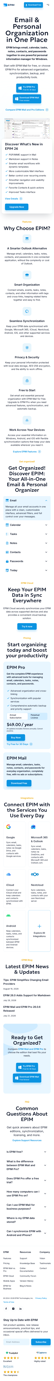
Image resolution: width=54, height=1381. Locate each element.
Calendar (15, 524)
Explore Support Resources (27, 1140)
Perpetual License (35, 716)
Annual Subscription (15, 716)
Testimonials (45, 1263)
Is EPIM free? (15, 1151)
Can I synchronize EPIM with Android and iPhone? (24, 1233)
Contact (43, 1268)
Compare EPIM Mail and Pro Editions (25, 109)
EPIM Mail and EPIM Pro (30, 1049)
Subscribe (41, 1342)
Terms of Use (8, 1302)
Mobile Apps (9, 1281)
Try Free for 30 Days (17, 744)
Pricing (6, 1263)
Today (13, 570)
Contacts (15, 552)
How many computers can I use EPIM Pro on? (23, 1193)
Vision (42, 1258)
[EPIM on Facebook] (6, 1308)
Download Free (34, 5)
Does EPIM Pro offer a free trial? (23, 1180)
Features (7, 1258)
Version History (26, 1281)
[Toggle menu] (48, 5)
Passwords (16, 561)
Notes (13, 543)
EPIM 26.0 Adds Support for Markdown (26, 995)
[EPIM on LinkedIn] (20, 1308)
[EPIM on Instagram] (13, 1308)
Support (23, 1258)
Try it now (27, 626)
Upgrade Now (16, 207)
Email (13, 500)
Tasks (13, 534)
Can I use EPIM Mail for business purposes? (21, 1206)
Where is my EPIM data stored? (21, 1220)
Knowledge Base (27, 1263)
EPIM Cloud (8, 1276)
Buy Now (16, 737)
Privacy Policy (41, 1298)
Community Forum (28, 1276)
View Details (11, 198)
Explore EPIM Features (25, 451)
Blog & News (25, 1286)
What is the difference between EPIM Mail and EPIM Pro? (21, 1165)
